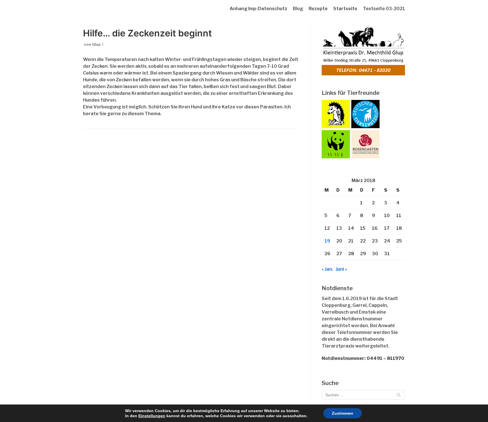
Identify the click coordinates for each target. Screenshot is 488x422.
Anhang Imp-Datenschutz (258, 8)
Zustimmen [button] (342, 413)
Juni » (341, 269)
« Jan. (327, 269)
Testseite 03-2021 (384, 8)
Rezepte (318, 8)
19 (327, 241)
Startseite (345, 8)
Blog (298, 8)
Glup (96, 44)
